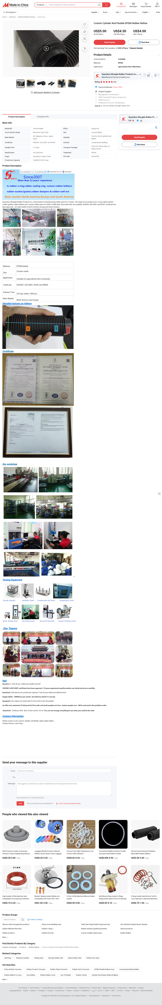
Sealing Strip (38, 958)
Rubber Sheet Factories (58, 969)
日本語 (107, 990)
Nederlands (85, 990)
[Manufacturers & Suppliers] (15, 4)
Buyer (105, 12)
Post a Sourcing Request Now (68, 803)
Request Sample (136, 48)
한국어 (100, 990)
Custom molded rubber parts (91, 933)
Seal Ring (7, 958)
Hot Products (23, 988)
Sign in (157, 6)
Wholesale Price (84, 988)
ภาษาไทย (120, 990)
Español (33, 990)
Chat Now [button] (145, 42)
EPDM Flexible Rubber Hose (104, 969)
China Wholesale (71, 988)
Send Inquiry (109, 42)
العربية (94, 990)
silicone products (126, 928)
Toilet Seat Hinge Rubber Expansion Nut (95, 924)
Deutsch (76, 990)
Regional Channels (109, 988)
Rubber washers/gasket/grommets (94, 928)
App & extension (131, 12)
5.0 (130, 120)
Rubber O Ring (47, 928)
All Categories (11, 12)
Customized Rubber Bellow (129, 969)
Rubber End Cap (48, 933)
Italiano (69, 990)
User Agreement (94, 996)
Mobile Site (132, 988)
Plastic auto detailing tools (51, 924)
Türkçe (127, 990)
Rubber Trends (81, 975)
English (25, 990)
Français (50, 990)
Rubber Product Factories (35, 969)
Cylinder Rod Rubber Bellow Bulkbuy (105, 975)
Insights (140, 988)
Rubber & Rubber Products (26, 17)
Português (41, 990)
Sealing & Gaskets (22, 958)
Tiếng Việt (135, 990)
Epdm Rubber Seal (74, 958)
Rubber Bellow (125, 933)
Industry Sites (96, 988)
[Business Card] (156, 127)
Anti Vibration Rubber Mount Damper (134, 924)
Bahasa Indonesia (147, 990)
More (4, 979)
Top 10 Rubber (65, 975)
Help (117, 12)
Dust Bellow (31, 975)
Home (4, 17)
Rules (158, 12)
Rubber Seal (41, 17)
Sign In (97, 105)
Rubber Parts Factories (80, 969)
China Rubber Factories (12, 969)
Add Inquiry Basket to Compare (47, 92)
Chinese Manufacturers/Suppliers (52, 988)
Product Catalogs (35, 919)
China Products (35, 988)
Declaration (105, 996)
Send (20, 803)
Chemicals (12, 17)
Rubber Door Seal (92, 958)
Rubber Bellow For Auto (13, 975)
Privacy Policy (116, 996)
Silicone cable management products (15, 924)
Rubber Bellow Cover (47, 975)
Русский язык (59, 990)
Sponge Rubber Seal (55, 958)
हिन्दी (113, 990)
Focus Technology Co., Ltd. (65, 996)
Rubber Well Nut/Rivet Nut (12, 928)
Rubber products (8, 933)
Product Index (122, 988)
